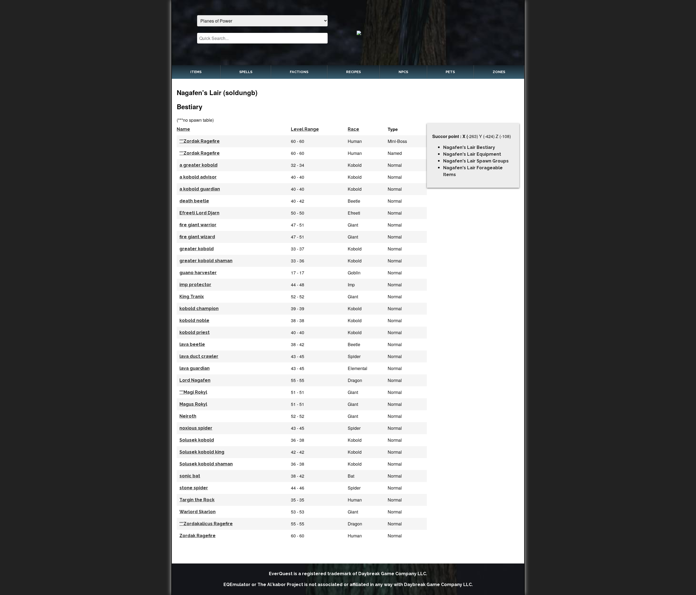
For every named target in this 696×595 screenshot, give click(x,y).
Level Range (305, 129)
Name (183, 129)
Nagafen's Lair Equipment (472, 154)
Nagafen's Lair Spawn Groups (476, 161)
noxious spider (195, 428)
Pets (450, 72)
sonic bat (189, 475)
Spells (245, 72)
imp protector (195, 284)
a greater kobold (198, 165)
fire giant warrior (197, 224)
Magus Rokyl (193, 404)
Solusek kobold (196, 440)
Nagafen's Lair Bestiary (469, 147)
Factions (299, 72)
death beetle (194, 200)
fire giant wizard (197, 236)
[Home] (434, 32)
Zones (499, 72)
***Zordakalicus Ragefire (206, 523)
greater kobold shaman (205, 260)
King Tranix (191, 296)
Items (195, 72)
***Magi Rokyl (193, 392)
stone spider (193, 487)
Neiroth (187, 416)
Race (353, 129)
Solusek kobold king (201, 452)
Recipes (353, 72)
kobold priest (194, 332)
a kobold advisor (198, 177)
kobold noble (194, 320)
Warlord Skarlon (197, 511)
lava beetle (192, 344)
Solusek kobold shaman (206, 463)
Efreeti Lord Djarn (199, 212)
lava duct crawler (198, 356)
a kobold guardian (199, 189)
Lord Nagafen (194, 380)
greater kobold (196, 248)
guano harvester (198, 272)
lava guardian (194, 368)
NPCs (403, 72)
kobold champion (199, 308)
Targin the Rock (197, 499)
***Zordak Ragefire (199, 141)
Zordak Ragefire (197, 535)
